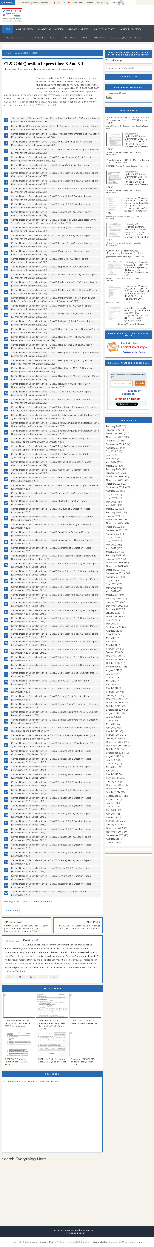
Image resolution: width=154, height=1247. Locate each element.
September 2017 (115, 666)
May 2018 (111, 638)
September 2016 (114, 709)
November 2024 (114, 437)
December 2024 (114, 433)
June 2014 (111, 806)
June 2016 (111, 720)
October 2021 (113, 570)
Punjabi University (14, 37)
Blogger (81, 1233)
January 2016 (113, 738)
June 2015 (111, 763)
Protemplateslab (99, 1242)
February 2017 (113, 692)
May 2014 (111, 810)
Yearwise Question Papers (125, 37)
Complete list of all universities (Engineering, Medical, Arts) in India (124, 252)
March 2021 (112, 595)
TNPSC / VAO (99, 37)
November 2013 (114, 831)
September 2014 (115, 796)
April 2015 (111, 770)
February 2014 (113, 821)
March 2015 (112, 774)
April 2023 (111, 505)
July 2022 (111, 537)
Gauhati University (78, 29)
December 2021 (114, 562)
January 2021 (113, 602)
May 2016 (111, 724)
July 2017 (111, 674)
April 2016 (111, 727)
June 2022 (111, 541)
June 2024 (111, 455)
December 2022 (114, 519)
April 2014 (111, 813)
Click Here (46, 901)
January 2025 (113, 430)
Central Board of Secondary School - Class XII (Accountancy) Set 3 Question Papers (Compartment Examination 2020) (26, 928)
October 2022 (113, 526)
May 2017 (111, 681)
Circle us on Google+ (128, 398)
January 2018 (113, 652)
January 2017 (113, 695)
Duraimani (29, 940)
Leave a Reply (67, 69)
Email (142, 375)
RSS (114, 377)
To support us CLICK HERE (120, 68)
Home (7, 29)
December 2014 (114, 785)
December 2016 (114, 699)
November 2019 (114, 616)
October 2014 (113, 792)
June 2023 (111, 498)
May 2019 (111, 623)
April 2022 (111, 548)
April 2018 (111, 641)
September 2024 (115, 444)
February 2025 (113, 426)
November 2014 (114, 788)
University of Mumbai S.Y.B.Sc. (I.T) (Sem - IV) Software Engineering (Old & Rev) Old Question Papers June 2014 (136, 268)
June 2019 (111, 620)
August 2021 (112, 577)
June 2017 (111, 677)
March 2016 (112, 731)
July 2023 (111, 494)
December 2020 (114, 605)
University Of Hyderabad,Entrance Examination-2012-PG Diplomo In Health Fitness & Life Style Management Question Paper (127, 141)
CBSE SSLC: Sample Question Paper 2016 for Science (16, 1062)
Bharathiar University (50, 29)
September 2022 (115, 530)
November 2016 (114, 702)
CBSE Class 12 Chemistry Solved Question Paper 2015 (84, 1021)
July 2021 (111, 580)
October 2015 (113, 749)
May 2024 (111, 458)
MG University (37, 37)
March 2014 (112, 817)
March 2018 (112, 645)
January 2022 (113, 559)
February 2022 (113, 555)
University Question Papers (43, 1242)
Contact (89, 3)
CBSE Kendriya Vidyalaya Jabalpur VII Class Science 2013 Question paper (17, 1023)
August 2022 (112, 534)
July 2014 (111, 803)
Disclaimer (78, 3)
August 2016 (112, 713)
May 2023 (111, 501)
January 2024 (113, 473)
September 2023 (115, 487)
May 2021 (111, 587)
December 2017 (114, 656)
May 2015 (111, 767)
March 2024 (112, 466)
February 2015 (113, 778)
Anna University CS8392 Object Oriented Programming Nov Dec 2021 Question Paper (127, 120)
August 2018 (112, 630)
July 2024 (111, 451)
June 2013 (111, 842)
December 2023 (114, 476)
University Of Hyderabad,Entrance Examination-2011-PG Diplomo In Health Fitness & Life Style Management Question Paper (127, 179)
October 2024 (113, 440)
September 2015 (114, 752)
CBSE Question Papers (47, 69)
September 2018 (115, 627)
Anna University (24, 29)
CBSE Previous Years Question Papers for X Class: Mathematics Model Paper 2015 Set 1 (51, 1024)
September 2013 (114, 835)
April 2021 (111, 591)
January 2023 (113, 516)
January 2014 (113, 824)
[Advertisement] (19, 83)
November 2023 (114, 480)
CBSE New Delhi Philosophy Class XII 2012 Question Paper (52, 1060)
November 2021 (114, 566)
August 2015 (112, 756)
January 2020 (113, 613)
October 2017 (113, 663)
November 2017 (114, 659)
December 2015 (114, 742)
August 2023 (112, 491)
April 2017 (111, 684)
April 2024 (111, 462)
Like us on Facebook (131, 392)
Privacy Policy (102, 3)
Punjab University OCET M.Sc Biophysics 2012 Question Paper (127, 161)
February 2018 (113, 648)
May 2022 (111, 544)
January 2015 (112, 781)
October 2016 (113, 706)
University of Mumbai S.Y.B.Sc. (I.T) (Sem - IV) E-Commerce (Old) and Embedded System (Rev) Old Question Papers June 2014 (136, 292)
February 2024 (113, 469)
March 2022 (112, 552)
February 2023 (113, 512)
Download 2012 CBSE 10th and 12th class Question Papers (83, 1062)
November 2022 (114, 523)
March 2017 (112, 688)
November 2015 (114, 745)
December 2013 (114, 828)
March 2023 (112, 508)
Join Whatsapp (114, 60)
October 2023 (113, 483)
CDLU (53, 37)
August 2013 (112, 839)
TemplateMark (134, 1242)
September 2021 (114, 573)
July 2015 (110, 760)
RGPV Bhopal (68, 37)
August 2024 (113, 448)
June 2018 (111, 634)
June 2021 (111, 584)
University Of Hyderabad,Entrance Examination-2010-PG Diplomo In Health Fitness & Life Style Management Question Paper (127, 232)
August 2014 (112, 799)
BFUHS (84, 37)
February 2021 (113, 598)
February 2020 (113, 609)
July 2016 (111, 717)
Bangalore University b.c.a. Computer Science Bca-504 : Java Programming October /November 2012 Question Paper (137, 314)
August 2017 (112, 670)
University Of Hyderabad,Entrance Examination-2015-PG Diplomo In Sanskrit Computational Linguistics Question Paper (33, 3)
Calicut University (104, 29)
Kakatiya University (130, 29)
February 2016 (113, 734)
